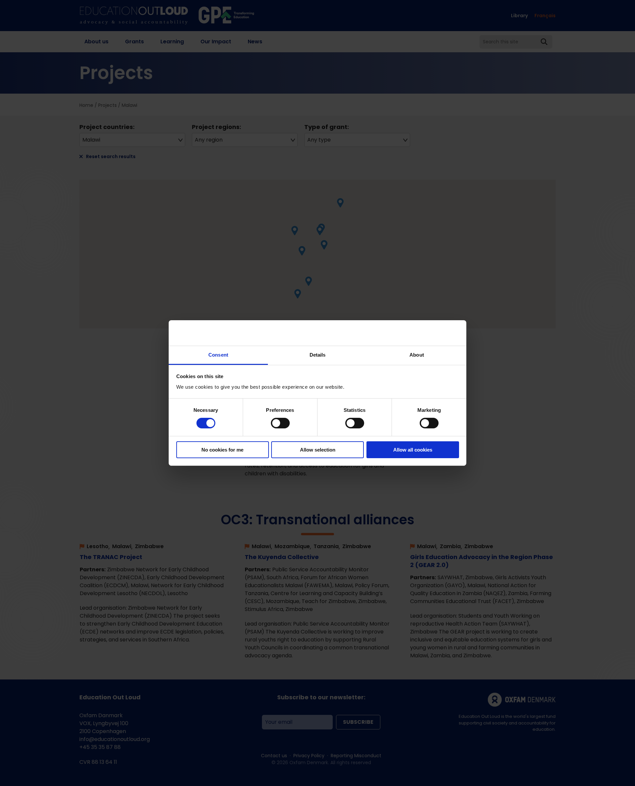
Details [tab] (318, 355)
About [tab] (416, 355)
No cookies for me (222, 450)
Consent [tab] (218, 355)
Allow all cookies (412, 450)
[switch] (280, 423)
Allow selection (317, 450)
